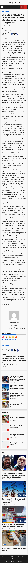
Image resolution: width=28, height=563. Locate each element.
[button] (2, 7)
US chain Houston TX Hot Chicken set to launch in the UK (5, 427)
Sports (4, 469)
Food (4, 544)
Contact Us (13, 558)
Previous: (14, 357)
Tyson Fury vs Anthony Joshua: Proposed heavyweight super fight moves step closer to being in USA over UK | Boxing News (5, 379)
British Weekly (14, 2)
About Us (4, 557)
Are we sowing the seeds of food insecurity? (5, 436)
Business (5, 495)
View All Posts (19, 328)
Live (25, 7)
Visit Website (8, 328)
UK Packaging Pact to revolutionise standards (5, 444)
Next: (13, 365)
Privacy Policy (21, 557)
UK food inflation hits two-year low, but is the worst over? (5, 404)
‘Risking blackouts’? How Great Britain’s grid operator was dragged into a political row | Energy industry (5, 387)
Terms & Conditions (13, 557)
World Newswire (5, 11)
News (4, 521)
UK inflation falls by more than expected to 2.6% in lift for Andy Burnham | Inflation (5, 396)
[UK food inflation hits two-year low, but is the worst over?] (14, 538)
